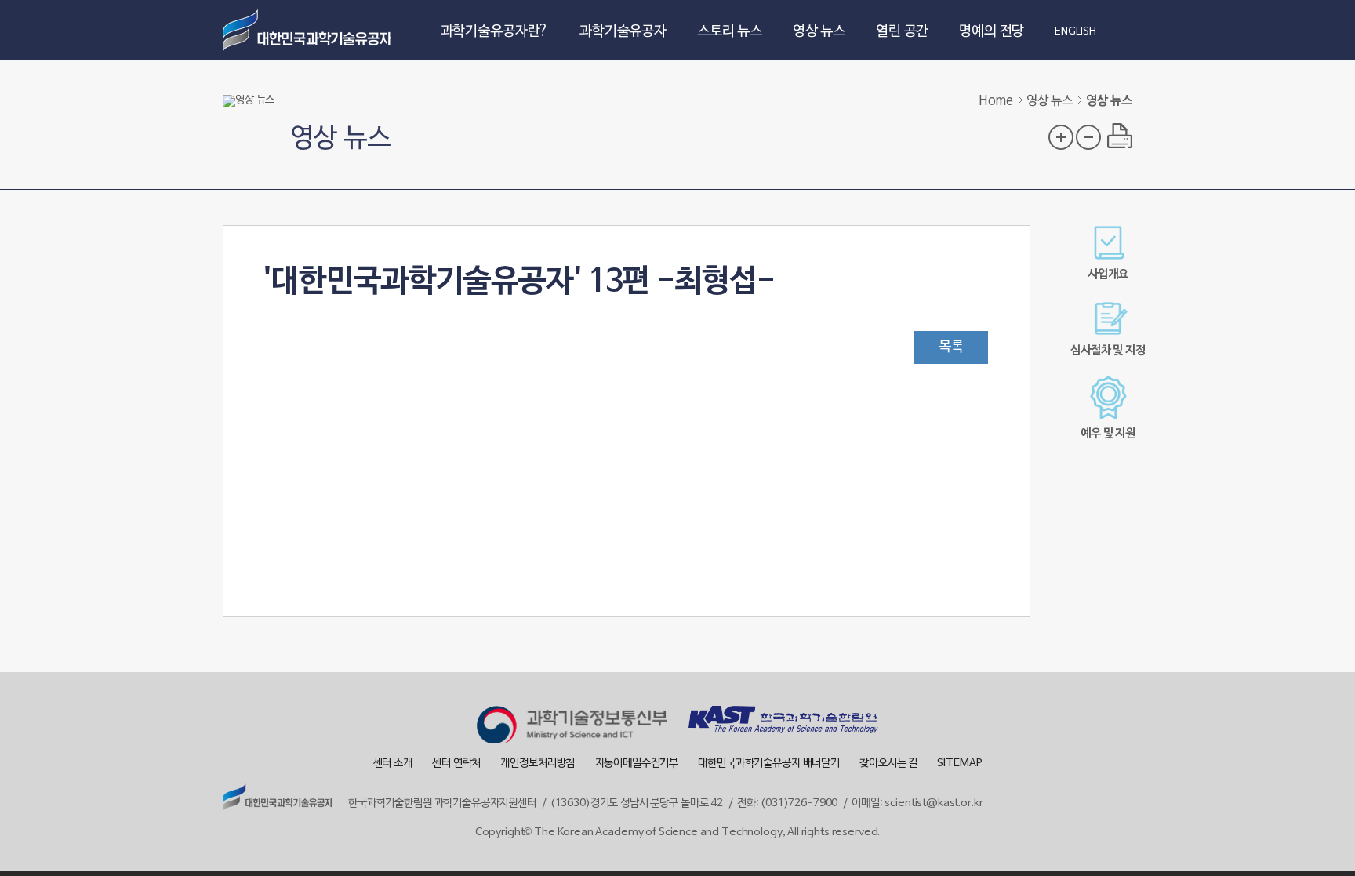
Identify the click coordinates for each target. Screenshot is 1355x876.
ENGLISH (1075, 32)
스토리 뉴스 (729, 31)
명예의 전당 (991, 31)
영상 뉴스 (819, 31)
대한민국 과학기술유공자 (309, 30)
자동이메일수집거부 (637, 763)
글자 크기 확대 (1060, 137)
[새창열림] (572, 727)
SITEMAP (959, 763)
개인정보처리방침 (537, 763)
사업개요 (1108, 274)
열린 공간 (902, 31)
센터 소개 (392, 763)
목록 (951, 347)
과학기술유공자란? (495, 31)
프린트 (1119, 135)
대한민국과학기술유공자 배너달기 (769, 763)
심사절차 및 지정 (1108, 350)
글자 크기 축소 (1088, 137)
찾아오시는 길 (888, 763)
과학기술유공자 (623, 31)
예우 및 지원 (1108, 433)
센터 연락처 (456, 763)
